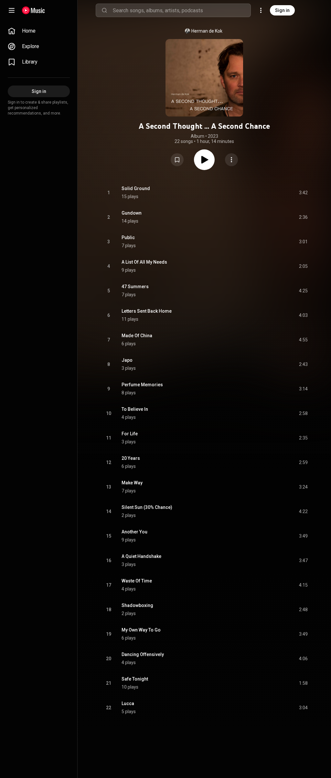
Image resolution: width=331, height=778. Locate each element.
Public (128, 237)
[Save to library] (177, 160)
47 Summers (135, 286)
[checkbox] (303, 193)
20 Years (131, 458)
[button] (177, 159)
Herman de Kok (206, 31)
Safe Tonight (135, 679)
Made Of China (137, 335)
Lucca (128, 703)
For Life (130, 433)
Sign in (282, 10)
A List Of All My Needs (144, 262)
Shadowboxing (137, 605)
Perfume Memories (142, 384)
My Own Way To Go (141, 629)
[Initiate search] (104, 10)
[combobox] (182, 10)
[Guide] (12, 10)
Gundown (132, 213)
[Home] (33, 10)
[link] (39, 31)
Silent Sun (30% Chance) (147, 507)
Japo (127, 360)
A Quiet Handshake (141, 556)
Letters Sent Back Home (147, 311)
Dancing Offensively (143, 654)
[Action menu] (231, 159)
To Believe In (135, 409)
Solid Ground (136, 188)
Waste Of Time (137, 580)
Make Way (132, 482)
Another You (134, 531)
